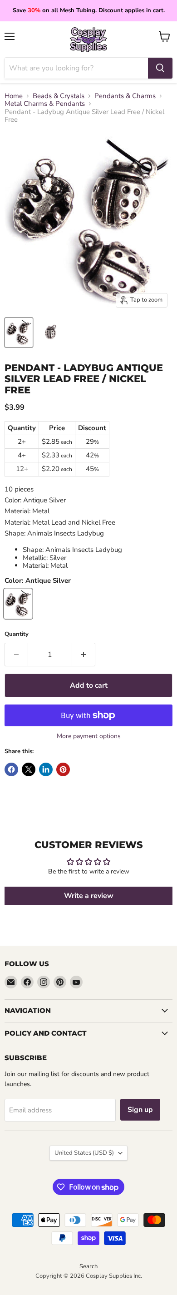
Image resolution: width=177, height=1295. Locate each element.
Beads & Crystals (58, 96)
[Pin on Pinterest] (63, 769)
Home (14, 96)
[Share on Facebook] (11, 769)
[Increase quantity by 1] (83, 654)
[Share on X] (28, 769)
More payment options (89, 736)
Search (88, 1266)
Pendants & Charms (125, 96)
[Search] (160, 68)
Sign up (140, 1110)
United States (84, 1153)
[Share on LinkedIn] (46, 769)
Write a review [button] (88, 896)
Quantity (17, 634)
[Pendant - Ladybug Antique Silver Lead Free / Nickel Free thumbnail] (19, 332)
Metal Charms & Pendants (45, 104)
